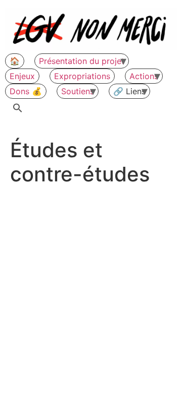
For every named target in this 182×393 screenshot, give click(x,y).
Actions (143, 76)
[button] (17, 108)
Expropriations (82, 76)
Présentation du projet (81, 61)
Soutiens (77, 91)
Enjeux (22, 76)
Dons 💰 (26, 91)
